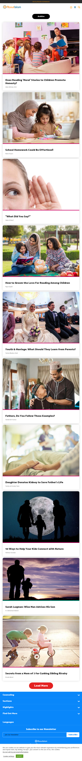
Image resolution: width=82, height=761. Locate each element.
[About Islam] (12, 7)
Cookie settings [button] (8, 756)
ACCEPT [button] (19, 756)
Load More (41, 685)
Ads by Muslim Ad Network (41, 2)
